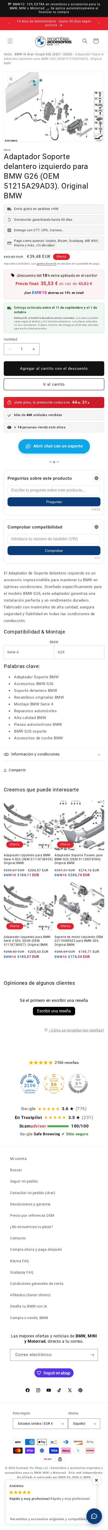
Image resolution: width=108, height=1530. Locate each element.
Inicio (8, 54)
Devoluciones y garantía (30, 1204)
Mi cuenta (18, 1159)
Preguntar (54, 502)
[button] (10, 41)
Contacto (18, 1238)
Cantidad (10, 339)
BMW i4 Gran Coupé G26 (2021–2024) (43, 54)
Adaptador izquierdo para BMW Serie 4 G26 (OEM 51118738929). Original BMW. (28, 859)
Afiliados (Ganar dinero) (30, 1295)
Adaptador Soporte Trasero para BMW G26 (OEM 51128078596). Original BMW (79, 859)
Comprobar (54, 551)
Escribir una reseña (54, 1011)
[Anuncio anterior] (9, 23)
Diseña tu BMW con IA (28, 1306)
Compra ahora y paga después (36, 1249)
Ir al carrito (54, 384)
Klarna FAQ (19, 1261)
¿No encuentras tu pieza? (31, 1227)
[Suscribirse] (92, 1355)
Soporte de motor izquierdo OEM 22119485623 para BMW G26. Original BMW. (79, 941)
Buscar (16, 1170)
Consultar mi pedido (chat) (33, 1193)
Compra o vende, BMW (29, 1318)
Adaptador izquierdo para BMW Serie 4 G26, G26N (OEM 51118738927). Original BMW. (27, 941)
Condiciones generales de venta (37, 1284)
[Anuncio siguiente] (98, 23)
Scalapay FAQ (21, 1272)
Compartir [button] (17, 770)
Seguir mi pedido (24, 1181)
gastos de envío (47, 263)
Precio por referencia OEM (32, 1215)
